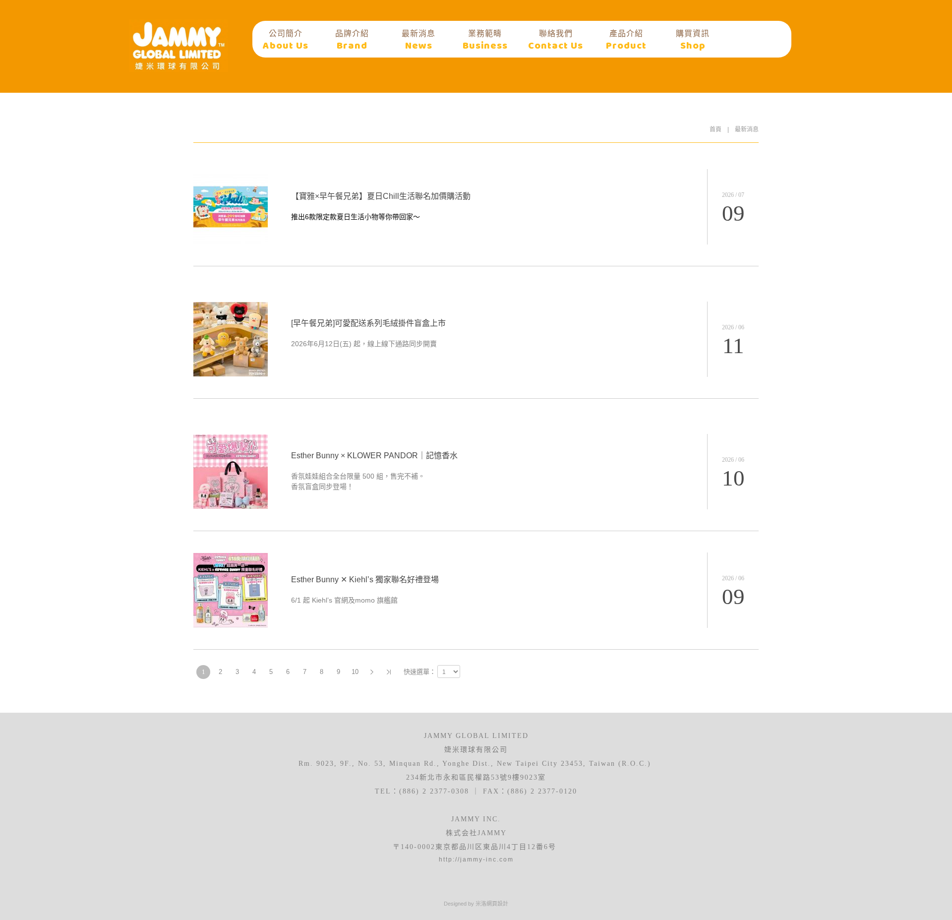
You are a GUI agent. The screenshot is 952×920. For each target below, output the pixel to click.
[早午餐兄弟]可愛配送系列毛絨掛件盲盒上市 (368, 323)
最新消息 (747, 129)
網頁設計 (497, 904)
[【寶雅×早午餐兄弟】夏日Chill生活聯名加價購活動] (230, 241)
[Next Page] (372, 672)
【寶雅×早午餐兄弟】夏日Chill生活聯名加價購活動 (381, 196)
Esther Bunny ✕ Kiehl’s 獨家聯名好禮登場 (365, 579)
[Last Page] (389, 672)
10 (355, 671)
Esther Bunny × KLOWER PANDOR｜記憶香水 (374, 455)
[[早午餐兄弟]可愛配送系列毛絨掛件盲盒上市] (230, 374)
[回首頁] (178, 45)
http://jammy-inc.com (476, 859)
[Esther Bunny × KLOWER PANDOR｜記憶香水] (230, 506)
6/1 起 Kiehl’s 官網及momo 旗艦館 (344, 600)
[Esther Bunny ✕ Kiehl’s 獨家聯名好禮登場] (230, 625)
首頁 (715, 129)
